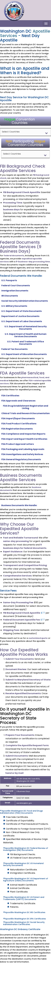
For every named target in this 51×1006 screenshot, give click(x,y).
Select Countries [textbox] (11, 131)
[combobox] (25, 132)
